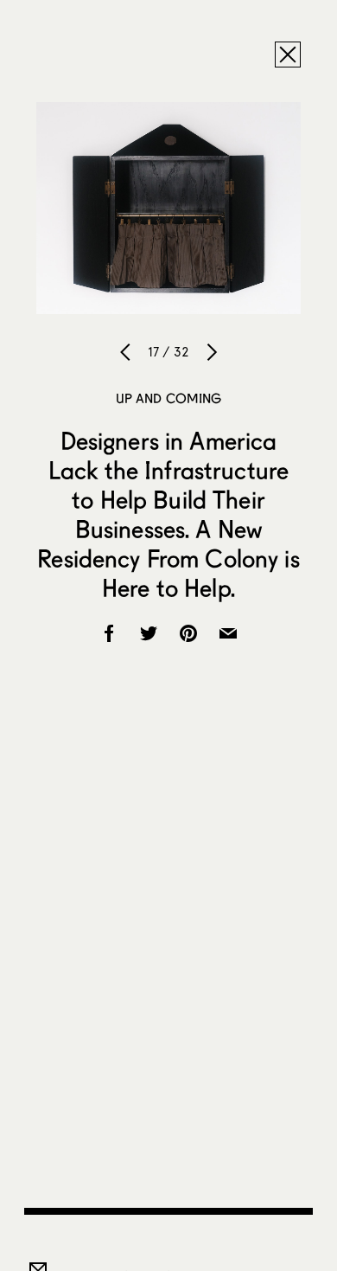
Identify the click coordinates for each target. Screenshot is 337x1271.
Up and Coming (169, 398)
